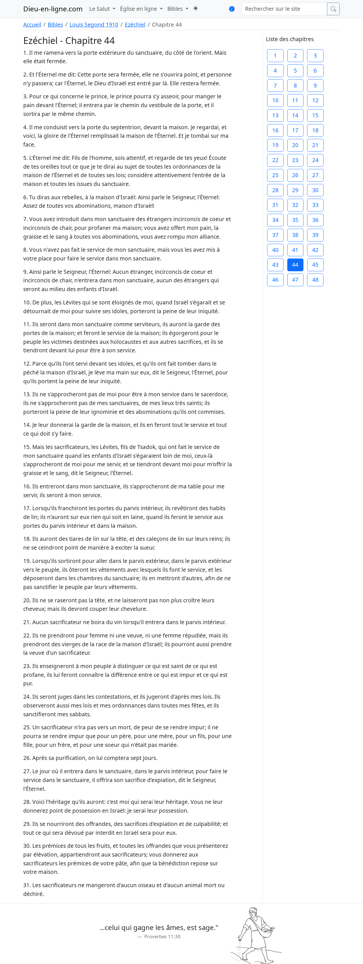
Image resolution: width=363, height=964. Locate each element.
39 (315, 235)
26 (295, 175)
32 (295, 205)
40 (275, 250)
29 (295, 190)
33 (315, 205)
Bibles (55, 24)
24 (315, 160)
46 (275, 279)
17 (295, 130)
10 (275, 100)
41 (295, 250)
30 (315, 190)
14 (295, 115)
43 (275, 264)
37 (275, 235)
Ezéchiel (135, 24)
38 (295, 235)
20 (295, 145)
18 (315, 130)
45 (315, 264)
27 (315, 175)
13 (275, 115)
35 (295, 220)
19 (275, 145)
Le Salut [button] (100, 8)
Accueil (32, 24)
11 (295, 100)
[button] (196, 8)
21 (315, 145)
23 (295, 160)
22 (275, 160)
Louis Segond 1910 (93, 24)
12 (315, 100)
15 (315, 115)
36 (315, 220)
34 (275, 220)
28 (275, 190)
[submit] (333, 9)
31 (275, 205)
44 (295, 264)
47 (295, 279)
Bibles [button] (175, 8)
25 (275, 175)
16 (275, 130)
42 (315, 250)
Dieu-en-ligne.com (53, 8)
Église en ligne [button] (139, 8)
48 (315, 279)
